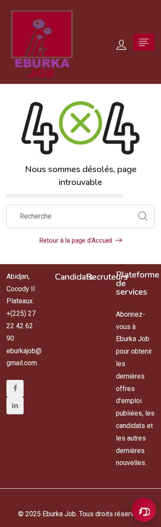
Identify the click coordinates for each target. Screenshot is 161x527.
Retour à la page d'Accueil (75, 240)
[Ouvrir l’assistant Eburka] (144, 510)
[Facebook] (15, 388)
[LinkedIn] (15, 405)
